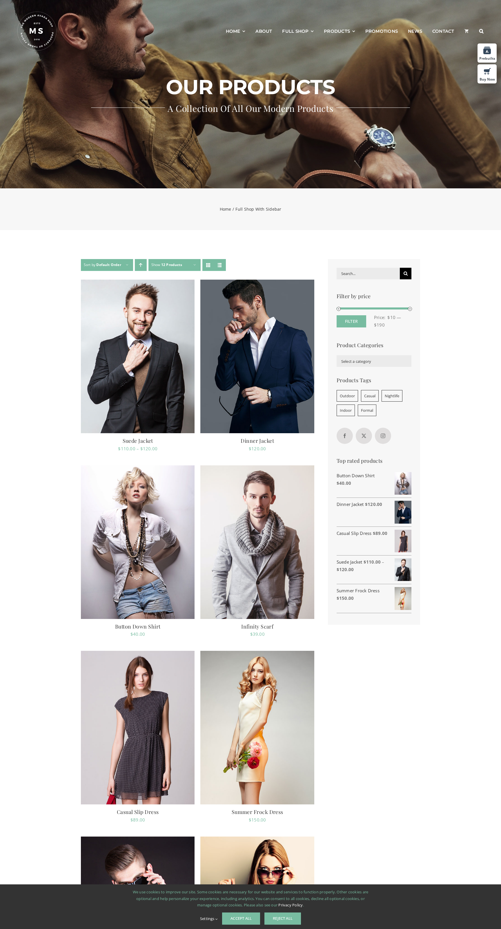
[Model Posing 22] (138, 356)
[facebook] (345, 436)
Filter (351, 321)
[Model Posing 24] (138, 727)
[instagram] (383, 436)
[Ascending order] (140, 265)
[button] (481, 31)
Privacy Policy (290, 905)
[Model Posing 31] (138, 542)
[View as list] (220, 265)
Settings (207, 918)
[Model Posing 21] (257, 727)
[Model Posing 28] (257, 356)
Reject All (283, 918)
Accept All (241, 918)
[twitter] (364, 436)
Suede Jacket (138, 440)
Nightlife (392, 395)
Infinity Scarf (257, 626)
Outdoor (347, 395)
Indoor (346, 410)
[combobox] (374, 361)
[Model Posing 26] (257, 542)
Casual (369, 395)
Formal (367, 410)
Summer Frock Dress (257, 811)
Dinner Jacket (257, 440)
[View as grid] (208, 265)
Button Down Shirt (138, 626)
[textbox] (374, 361)
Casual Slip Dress (138, 811)
